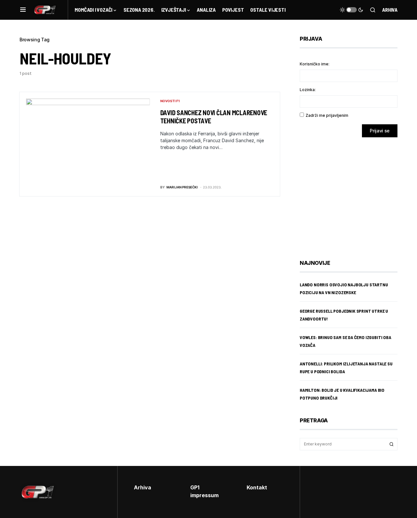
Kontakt (257, 487)
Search (391, 444)
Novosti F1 (170, 101)
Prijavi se (380, 130)
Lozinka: (308, 89)
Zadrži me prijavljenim (327, 115)
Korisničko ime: (314, 63)
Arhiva (389, 10)
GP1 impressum (204, 491)
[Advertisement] (352, 193)
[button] (23, 10)
